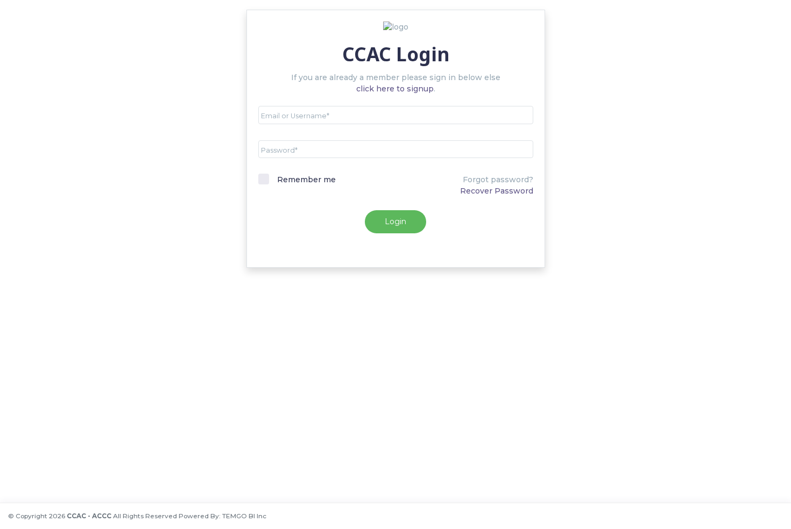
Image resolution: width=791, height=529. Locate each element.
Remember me (306, 179)
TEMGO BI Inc (244, 516)
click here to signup (395, 89)
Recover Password (496, 191)
